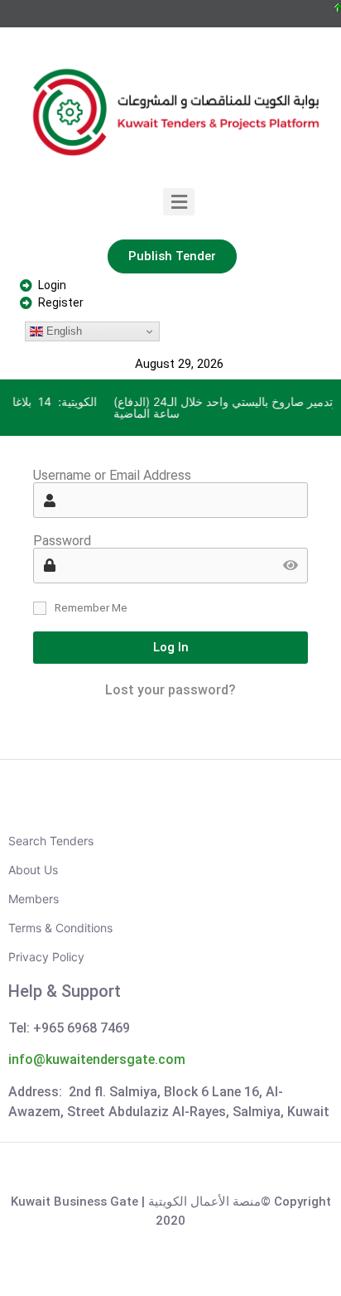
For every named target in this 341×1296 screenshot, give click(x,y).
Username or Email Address (112, 475)
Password (62, 541)
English (62, 331)
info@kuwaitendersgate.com (96, 1059)
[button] (179, 201)
